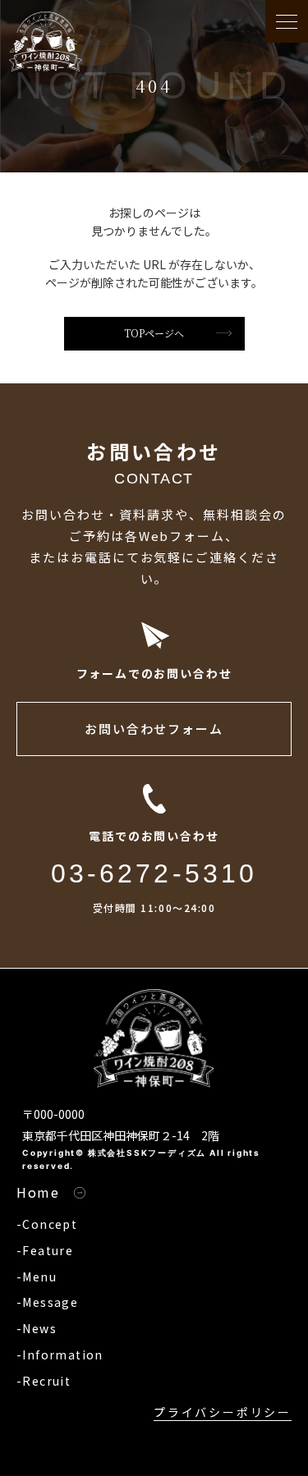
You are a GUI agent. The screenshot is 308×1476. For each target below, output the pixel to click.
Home (37, 1192)
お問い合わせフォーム (154, 728)
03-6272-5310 (154, 873)
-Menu (36, 1276)
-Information (59, 1354)
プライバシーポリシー (223, 1412)
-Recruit (43, 1381)
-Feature (44, 1250)
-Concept (46, 1224)
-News (36, 1328)
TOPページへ (154, 333)
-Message (47, 1302)
